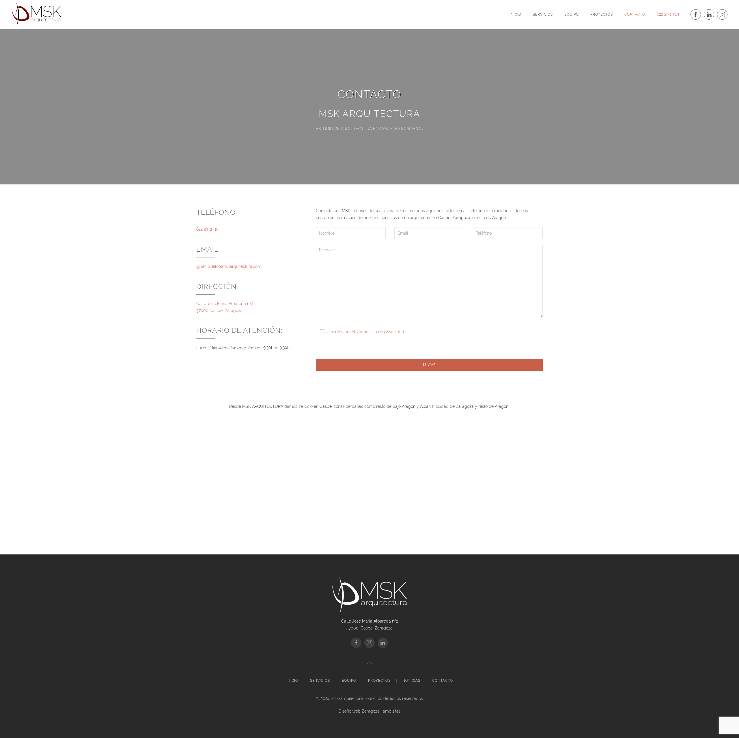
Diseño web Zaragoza (359, 711)
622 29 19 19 (668, 14)
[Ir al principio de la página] (369, 663)
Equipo (571, 14)
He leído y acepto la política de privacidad (364, 332)
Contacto (634, 14)
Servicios (543, 14)
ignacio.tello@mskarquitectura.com (228, 266)
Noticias (411, 681)
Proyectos (601, 14)
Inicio (515, 14)
